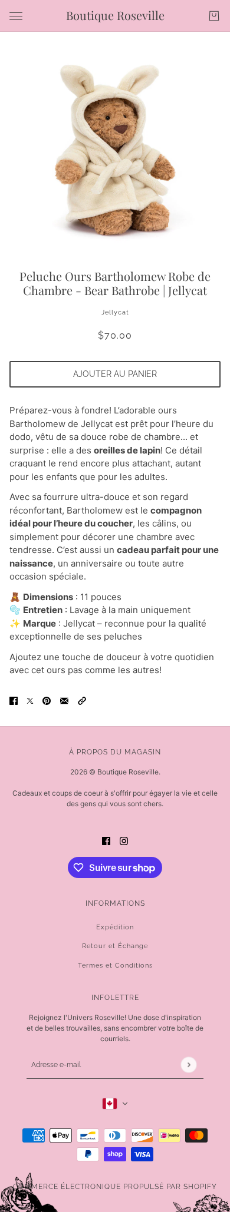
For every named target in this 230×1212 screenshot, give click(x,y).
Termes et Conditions (115, 965)
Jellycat (115, 312)
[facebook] (106, 841)
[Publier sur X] (30, 700)
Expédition (115, 927)
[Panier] (214, 15)
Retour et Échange (115, 946)
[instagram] (124, 841)
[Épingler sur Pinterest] (46, 700)
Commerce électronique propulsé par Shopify (115, 1187)
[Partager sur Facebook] (13, 700)
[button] (82, 700)
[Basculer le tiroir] (15, 16)
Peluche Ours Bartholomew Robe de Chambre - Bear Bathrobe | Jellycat (115, 283)
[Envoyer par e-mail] (64, 700)
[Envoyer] (188, 1064)
